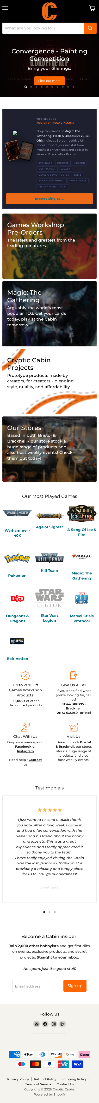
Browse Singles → (49, 199)
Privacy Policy (18, 1079)
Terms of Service (38, 1084)
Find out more (49, 81)
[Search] (90, 28)
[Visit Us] (73, 744)
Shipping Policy (74, 1079)
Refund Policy (45, 1079)
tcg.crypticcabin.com (55, 122)
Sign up (75, 985)
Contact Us (65, 1084)
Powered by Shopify (50, 1094)
